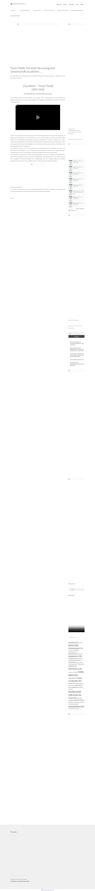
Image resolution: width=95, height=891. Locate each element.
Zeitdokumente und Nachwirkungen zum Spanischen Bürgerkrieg (77, 364)
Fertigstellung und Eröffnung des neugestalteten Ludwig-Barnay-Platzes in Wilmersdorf (77, 355)
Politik (77, 695)
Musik (81, 687)
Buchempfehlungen (15, 15)
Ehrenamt (80, 658)
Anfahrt (82, 4)
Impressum (59, 4)
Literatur (78, 683)
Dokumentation (72, 658)
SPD (72, 702)
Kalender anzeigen (79, 208)
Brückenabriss (71, 650)
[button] (72, 210)
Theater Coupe (74, 704)
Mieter (76, 687)
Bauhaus (80, 642)
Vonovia (70, 708)
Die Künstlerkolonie (24, 10)
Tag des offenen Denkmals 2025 (77, 359)
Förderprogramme (73, 664)
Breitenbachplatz (75, 648)
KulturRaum (73, 678)
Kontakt (64, 4)
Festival (72, 662)
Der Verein (13, 10)
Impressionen (37, 10)
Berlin (73, 645)
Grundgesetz (71, 672)
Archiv (77, 4)
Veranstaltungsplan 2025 (77, 10)
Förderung (81, 664)
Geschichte (75, 668)
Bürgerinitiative (73, 654)
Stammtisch (77, 702)
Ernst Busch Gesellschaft (74, 660)
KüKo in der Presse (49, 10)
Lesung (71, 683)
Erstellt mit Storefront (23, 881)
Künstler (76, 681)
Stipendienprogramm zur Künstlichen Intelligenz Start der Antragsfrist (77, 343)
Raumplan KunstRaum (63, 10)
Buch (76, 650)
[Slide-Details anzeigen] (76, 599)
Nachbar (70, 689)
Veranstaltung (76, 706)
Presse (72, 698)
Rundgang (77, 700)
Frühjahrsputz (79, 662)
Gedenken (72, 666)
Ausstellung (73, 642)
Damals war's (75, 656)
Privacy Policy (71, 4)
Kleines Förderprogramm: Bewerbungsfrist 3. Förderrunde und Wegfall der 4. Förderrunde (77, 349)
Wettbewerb (77, 708)
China (81, 653)
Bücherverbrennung (72, 651)
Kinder (76, 672)
